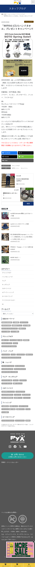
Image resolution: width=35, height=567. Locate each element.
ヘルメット (17, 394)
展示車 (28, 420)
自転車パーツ (18, 397)
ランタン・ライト (6, 343)
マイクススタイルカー (8, 300)
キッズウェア (6, 284)
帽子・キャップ (18, 383)
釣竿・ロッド (13, 406)
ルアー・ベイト (23, 406)
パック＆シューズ (7, 276)
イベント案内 (14, 331)
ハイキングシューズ (7, 369)
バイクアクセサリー (7, 394)
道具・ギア (5, 340)
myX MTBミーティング (8, 391)
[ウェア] (8, 180)
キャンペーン (24, 168)
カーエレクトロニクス (8, 420)
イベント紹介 (5, 331)
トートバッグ (5, 354)
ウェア (4, 280)
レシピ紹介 (5, 412)
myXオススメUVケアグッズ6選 (19, 224)
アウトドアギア (28, 21)
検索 (28, 203)
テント (15, 343)
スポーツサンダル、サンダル (9, 372)
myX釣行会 (5, 406)
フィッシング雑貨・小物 (8, 409)
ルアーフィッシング (8, 292)
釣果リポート (20, 409)
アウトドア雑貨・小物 (16, 340)
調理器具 (26, 340)
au (3, 304)
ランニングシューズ (20, 369)
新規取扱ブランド (17, 325)
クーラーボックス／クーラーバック (11, 357)
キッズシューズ (20, 366)
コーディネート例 (6, 380)
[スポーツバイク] (27, 194)
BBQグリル (22, 328)
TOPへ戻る (29, 566)
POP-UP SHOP (6, 325)
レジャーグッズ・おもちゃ (9, 346)
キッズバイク (26, 394)
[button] (17, 455)
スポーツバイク (6, 288)
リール (28, 409)
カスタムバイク (20, 391)
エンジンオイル (20, 420)
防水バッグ (29, 354)
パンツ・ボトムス (6, 383)
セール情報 (26, 325)
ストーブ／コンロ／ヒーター (9, 328)
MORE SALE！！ (15, 257)
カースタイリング (7, 296)
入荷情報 (16, 322)
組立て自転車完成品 (7, 397)
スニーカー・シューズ (8, 366)
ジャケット (23, 380)
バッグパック (20, 354)
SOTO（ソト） (15, 168)
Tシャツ (16, 380)
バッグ (13, 354)
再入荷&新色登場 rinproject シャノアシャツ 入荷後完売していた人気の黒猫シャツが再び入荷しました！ (21, 237)
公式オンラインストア (6, 566)
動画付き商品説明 (6, 322)
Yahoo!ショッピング (17, 566)
